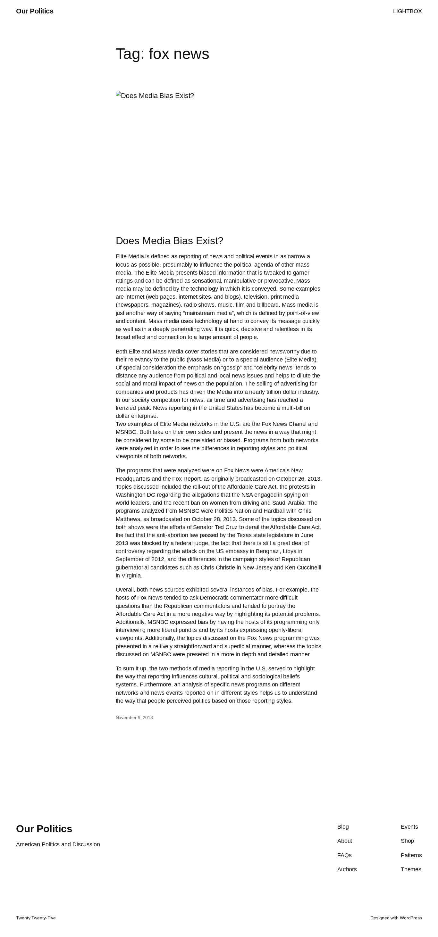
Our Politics (34, 11)
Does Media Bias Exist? (170, 240)
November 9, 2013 (134, 717)
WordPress (411, 917)
